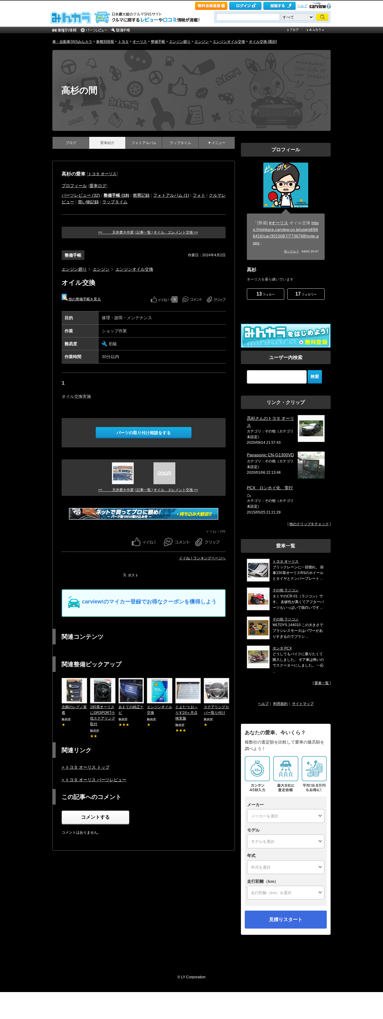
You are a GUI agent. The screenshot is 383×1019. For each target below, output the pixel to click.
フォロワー (306, 293)
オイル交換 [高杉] (263, 42)
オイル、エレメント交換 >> (175, 232)
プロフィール (74, 185)
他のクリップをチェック (309, 524)
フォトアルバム (143, 143)
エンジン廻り (180, 42)
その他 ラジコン (286, 590)
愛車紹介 (107, 143)
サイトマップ (303, 704)
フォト (199, 195)
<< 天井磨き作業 (116, 232)
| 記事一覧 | (144, 232)
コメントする (95, 817)
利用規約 (280, 704)
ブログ (71, 143)
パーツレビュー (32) (81, 195)
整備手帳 (158, 42)
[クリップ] (216, 299)
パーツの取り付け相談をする (143, 432)
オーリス (140, 42)
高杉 (251, 269)
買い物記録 (88, 201)
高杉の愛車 (74, 173)
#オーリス (278, 222)
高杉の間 (79, 90)
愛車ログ (97, 185)
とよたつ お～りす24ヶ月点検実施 (186, 712)
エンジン (201, 42)
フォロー (265, 293)
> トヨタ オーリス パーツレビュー (94, 779)
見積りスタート (286, 919)
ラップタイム (180, 143)
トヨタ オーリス (102, 174)
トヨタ (123, 42)
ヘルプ (302, 5)
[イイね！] (159, 299)
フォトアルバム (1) (171, 195)
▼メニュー (217, 143)
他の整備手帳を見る (84, 299)
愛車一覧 (321, 683)
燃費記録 (141, 195)
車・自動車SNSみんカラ (72, 42)
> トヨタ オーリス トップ (86, 767)
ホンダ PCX (282, 648)
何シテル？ (291, 251)
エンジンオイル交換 (229, 42)
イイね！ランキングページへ (202, 558)
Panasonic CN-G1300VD (270, 454)
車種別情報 (105, 42)
